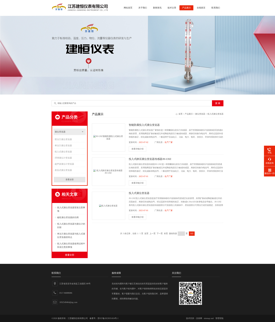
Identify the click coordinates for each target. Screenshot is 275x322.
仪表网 (199, 318)
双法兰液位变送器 (63, 139)
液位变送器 (60, 132)
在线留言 (201, 8)
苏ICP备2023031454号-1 (108, 318)
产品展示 (186, 8)
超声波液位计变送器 (64, 164)
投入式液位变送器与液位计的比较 (71, 225)
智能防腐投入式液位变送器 (144, 124)
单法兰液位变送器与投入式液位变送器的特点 (71, 235)
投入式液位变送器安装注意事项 (71, 209)
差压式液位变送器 (63, 170)
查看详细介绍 (137, 149)
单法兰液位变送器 (63, 145)
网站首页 (128, 8)
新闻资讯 (157, 8)
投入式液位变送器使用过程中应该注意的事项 (71, 245)
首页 (180, 114)
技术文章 (172, 8)
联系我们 (215, 8)
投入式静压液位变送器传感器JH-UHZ (150, 159)
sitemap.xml (209, 318)
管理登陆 (219, 318)
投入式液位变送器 (63, 152)
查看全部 (70, 179)
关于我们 (142, 8)
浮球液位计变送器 (63, 158)
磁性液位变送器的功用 (68, 217)
